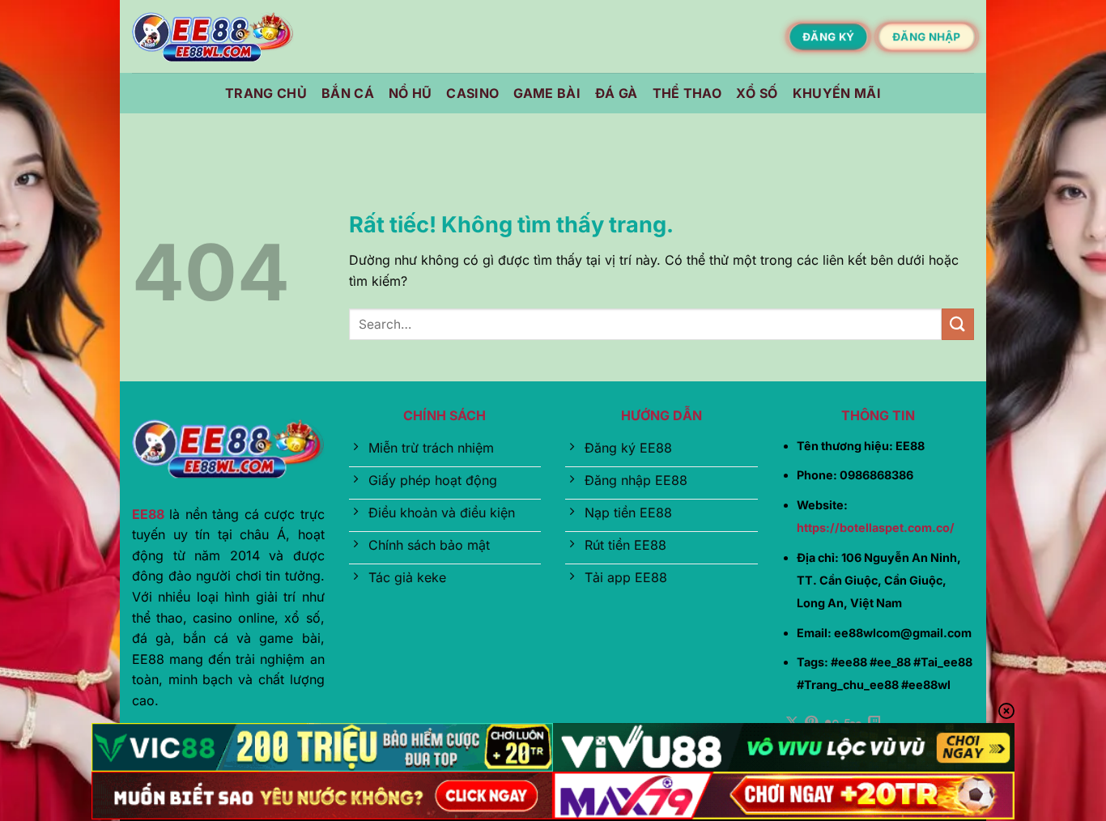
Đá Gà (616, 93)
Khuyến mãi (837, 93)
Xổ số (757, 93)
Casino (472, 93)
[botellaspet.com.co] (213, 37)
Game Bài (547, 93)
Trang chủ (266, 93)
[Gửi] (958, 324)
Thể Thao (687, 93)
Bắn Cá (347, 93)
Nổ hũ (410, 93)
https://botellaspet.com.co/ (876, 527)
